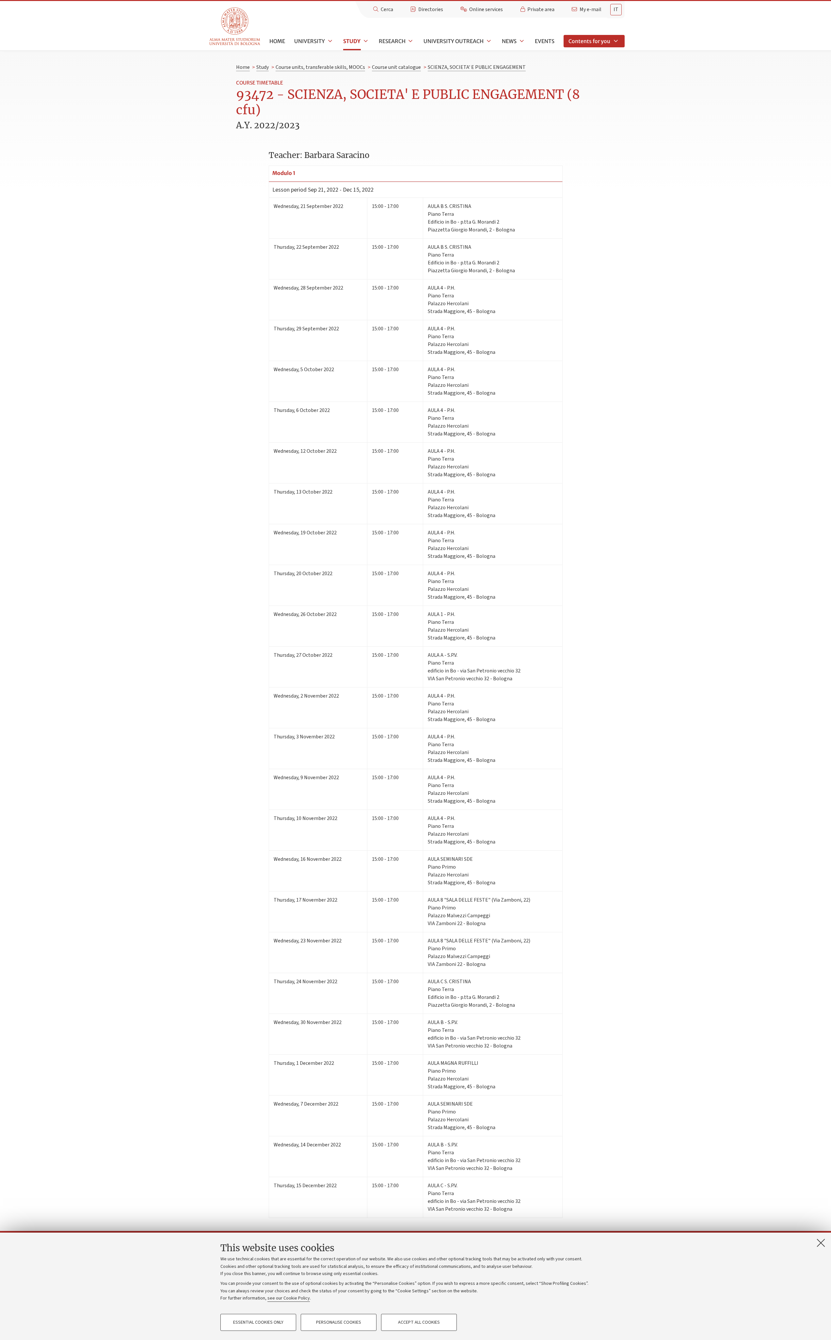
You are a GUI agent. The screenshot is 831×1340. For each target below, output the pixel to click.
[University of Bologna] (235, 26)
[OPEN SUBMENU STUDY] (365, 41)
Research (392, 41)
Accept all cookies (419, 1322)
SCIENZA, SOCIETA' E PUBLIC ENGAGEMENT (477, 67)
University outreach (453, 41)
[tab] (616, 9)
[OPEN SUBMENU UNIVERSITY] (329, 41)
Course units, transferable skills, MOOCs (320, 67)
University (309, 41)
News (509, 41)
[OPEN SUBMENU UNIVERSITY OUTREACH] (488, 41)
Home (277, 41)
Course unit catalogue (396, 67)
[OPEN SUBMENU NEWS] (521, 41)
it (616, 9)
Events (544, 41)
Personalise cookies (338, 1322)
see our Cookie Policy (288, 1298)
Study (351, 41)
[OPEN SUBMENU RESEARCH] (410, 41)
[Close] (821, 1243)
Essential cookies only (258, 1322)
